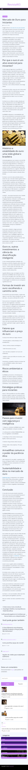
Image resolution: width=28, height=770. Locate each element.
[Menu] (2, 9)
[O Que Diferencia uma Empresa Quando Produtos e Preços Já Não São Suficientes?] (6, 624)
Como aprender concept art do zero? (14, 706)
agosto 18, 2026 (6, 697)
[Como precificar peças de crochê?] (8, 639)
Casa (3, 743)
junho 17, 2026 (10, 719)
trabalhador (16, 555)
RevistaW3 (14, 4)
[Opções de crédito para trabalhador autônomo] (5, 651)
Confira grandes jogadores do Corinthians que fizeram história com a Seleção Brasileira (13, 615)
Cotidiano (4, 747)
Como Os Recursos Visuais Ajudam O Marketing (14, 728)
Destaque (4, 752)
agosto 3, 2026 (9, 708)
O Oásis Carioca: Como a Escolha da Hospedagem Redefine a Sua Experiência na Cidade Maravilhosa (14, 609)
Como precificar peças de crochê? (13, 643)
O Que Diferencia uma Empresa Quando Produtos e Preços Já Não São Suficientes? (13, 629)
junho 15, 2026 (6, 731)
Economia (5, 16)
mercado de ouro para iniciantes (18, 27)
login (13, 669)
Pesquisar (25, 678)
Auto (3, 739)
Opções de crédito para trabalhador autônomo (13, 655)
